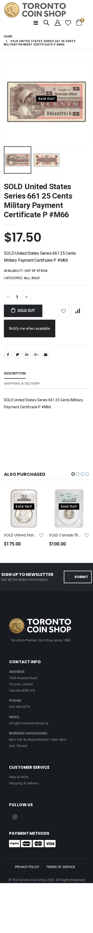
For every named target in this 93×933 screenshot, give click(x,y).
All (27, 278)
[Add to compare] (77, 311)
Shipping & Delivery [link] (23, 783)
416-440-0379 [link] (19, 707)
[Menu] (36, 23)
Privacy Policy (27, 867)
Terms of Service (60, 867)
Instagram (15, 817)
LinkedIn (27, 354)
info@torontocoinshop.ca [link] (28, 723)
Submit (81, 576)
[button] (73, 474)
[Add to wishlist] (63, 311)
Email (46, 354)
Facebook (8, 354)
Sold (35, 278)
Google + (36, 354)
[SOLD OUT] (35, 500)
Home (8, 36)
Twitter (17, 354)
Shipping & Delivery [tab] (22, 383)
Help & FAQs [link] (18, 777)
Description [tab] (15, 373)
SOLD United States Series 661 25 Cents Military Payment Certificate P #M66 (38, 200)
